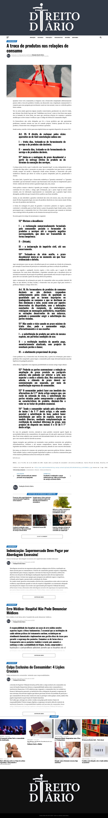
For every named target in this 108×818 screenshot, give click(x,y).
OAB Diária (67, 37)
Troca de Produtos (46, 470)
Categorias (40, 37)
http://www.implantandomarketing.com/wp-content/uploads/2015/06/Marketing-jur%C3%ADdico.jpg (63, 467)
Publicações (49, 37)
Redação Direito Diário (38, 55)
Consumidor (30, 470)
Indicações (32, 37)
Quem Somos (75, 37)
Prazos (37, 470)
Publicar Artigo (58, 37)
